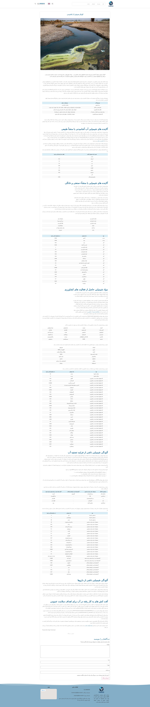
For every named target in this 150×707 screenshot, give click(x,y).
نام (109, 660)
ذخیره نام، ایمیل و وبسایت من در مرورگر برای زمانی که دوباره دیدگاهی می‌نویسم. (93, 675)
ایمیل (108, 665)
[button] (52, 4)
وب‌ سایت (108, 670)
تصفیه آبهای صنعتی (88, 625)
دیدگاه (108, 644)
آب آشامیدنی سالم (101, 141)
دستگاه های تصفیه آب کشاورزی (93, 311)
